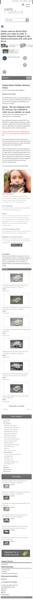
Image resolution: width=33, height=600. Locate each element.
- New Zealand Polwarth (9, 437)
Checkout (28, 6)
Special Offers (6, 420)
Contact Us (25, 1)
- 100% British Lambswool (9, 435)
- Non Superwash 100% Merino (11, 427)
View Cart (28, 4)
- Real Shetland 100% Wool (10, 433)
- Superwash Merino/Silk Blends (11, 439)
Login (21, 1)
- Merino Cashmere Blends (10, 441)
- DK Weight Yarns (8, 458)
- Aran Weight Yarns (8, 456)
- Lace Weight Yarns (8, 463)
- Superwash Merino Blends (10, 429)
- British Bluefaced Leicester (10, 431)
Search (30, 1)
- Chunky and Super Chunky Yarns (12, 454)
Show (28, 77)
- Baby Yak (6, 448)
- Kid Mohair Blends (8, 442)
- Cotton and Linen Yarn (9, 450)
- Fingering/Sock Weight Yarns (11, 461)
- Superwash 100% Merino (10, 425)
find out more (6, 291)
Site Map (4, 571)
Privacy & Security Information (9, 573)
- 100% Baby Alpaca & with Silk (11, 444)
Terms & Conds (15, 1)
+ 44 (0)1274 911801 (9, 582)
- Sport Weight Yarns (8, 460)
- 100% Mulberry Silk (8, 446)
